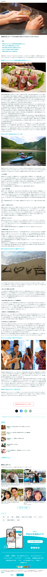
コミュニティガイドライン (36, 555)
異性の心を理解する (11, 520)
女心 (8, 517)
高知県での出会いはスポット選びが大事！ (10, 51)
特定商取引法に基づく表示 (37, 558)
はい (20, 574)
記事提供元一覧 (23, 562)
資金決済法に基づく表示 (11, 560)
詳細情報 (2, 572)
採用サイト (38, 560)
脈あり (18, 520)
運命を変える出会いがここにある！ (23, 404)
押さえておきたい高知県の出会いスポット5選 (10, 45)
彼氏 (12, 517)
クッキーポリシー (18, 558)
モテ (35, 517)
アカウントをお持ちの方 (35, 544)
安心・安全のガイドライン (22, 555)
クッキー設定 (27, 558)
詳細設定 (12, 574)
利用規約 (13, 555)
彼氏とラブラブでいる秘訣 (27, 517)
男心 (4, 517)
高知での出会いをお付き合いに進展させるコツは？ (11, 47)
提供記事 (17, 517)
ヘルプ (19, 560)
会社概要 (7, 555)
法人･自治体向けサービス (29, 560)
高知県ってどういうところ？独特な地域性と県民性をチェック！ (14, 43)
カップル (40, 517)
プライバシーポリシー (8, 558)
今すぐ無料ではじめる (35, 541)
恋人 (4, 520)
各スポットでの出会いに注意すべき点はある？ (10, 49)
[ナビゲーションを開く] (44, 1)
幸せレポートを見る (23, 507)
